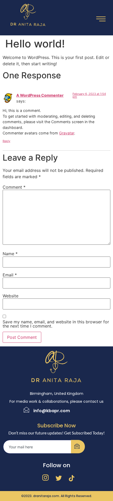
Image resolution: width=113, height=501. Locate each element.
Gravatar (66, 133)
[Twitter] (59, 478)
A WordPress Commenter (40, 95)
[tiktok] (72, 478)
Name (10, 254)
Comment (14, 187)
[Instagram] (45, 478)
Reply (6, 141)
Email (10, 275)
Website (10, 296)
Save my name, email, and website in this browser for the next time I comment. (56, 324)
